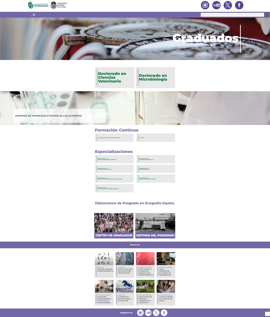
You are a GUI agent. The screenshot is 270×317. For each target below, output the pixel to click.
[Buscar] (266, 15)
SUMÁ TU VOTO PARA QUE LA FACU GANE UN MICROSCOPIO (125, 271)
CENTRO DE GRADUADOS (113, 235)
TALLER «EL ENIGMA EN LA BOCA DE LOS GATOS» (166, 299)
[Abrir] (34, 15)
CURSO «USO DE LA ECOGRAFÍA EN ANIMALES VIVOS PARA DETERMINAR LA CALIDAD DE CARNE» (146, 273)
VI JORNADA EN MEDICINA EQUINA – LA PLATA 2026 (125, 299)
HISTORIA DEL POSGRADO (155, 235)
